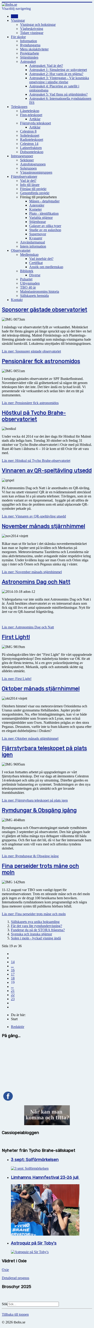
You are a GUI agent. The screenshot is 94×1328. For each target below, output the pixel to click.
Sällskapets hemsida (34, 296)
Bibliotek (26, 271)
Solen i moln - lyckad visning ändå (36, 938)
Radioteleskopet (31, 139)
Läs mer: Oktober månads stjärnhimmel (30, 738)
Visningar (18, 20)
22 (13, 995)
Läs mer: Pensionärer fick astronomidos (30, 403)
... (12, 966)
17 (13, 974)
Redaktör (17, 1027)
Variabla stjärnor (41, 218)
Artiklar (34, 119)
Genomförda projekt (34, 193)
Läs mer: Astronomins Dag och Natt (28, 627)
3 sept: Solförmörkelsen (35, 1159)
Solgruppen (28, 168)
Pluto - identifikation (44, 213)
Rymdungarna (30, 45)
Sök (5, 1304)
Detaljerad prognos (15, 1278)
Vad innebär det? (41, 259)
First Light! (16, 637)
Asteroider (36, 205)
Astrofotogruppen (33, 164)
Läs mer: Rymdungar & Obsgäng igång (30, 856)
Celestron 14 (29, 144)
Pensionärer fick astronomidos (41, 361)
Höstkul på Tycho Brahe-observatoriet (34, 416)
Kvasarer (35, 238)
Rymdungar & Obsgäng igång (39, 810)
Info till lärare (29, 185)
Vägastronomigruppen (36, 172)
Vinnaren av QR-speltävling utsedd (47, 470)
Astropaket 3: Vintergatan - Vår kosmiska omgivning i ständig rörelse (59, 80)
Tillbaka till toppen (15, 1314)
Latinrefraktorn (31, 148)
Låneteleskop (29, 111)
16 (13, 970)
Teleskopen (19, 107)
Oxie (5, 1270)
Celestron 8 (28, 131)
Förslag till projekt (33, 189)
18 (13, 978)
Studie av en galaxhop (45, 230)
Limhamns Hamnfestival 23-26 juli (45, 1177)
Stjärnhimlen (29, 57)
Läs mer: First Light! (16, 679)
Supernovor (37, 234)
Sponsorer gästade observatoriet (44, 309)
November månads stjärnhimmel (43, 526)
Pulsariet (26, 279)
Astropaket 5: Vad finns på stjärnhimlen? (58, 94)
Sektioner (27, 160)
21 (13, 991)
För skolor (18, 37)
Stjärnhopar (37, 222)
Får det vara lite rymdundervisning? (36, 926)
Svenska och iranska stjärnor (31, 934)
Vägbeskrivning (31, 29)
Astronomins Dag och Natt (36, 582)
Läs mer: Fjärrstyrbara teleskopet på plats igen (35, 800)
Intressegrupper (22, 156)
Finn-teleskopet (31, 115)
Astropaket (28, 61)
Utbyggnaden (30, 283)
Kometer (35, 209)
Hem (14, 16)
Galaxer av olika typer (45, 226)
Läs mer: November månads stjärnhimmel (32, 572)
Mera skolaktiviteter (34, 49)
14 (13, 962)
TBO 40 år (28, 287)
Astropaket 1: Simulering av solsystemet (58, 70)
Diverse (34, 275)
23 (13, 999)
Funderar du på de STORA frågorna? (38, 930)
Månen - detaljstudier (44, 201)
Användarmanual (32, 242)
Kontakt (17, 300)
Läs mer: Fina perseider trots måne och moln (34, 914)
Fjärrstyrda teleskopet (35, 123)
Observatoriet (20, 250)
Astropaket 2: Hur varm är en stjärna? (56, 74)
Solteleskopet (29, 135)
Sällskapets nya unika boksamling (35, 922)
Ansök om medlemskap (46, 267)
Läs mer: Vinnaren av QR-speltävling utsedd (34, 516)
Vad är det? (28, 181)
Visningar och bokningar (38, 24)
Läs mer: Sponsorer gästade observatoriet (31, 351)
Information (28, 41)
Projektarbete (29, 53)
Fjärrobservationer (24, 176)
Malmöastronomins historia (39, 291)
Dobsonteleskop (31, 152)
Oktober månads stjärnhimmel (41, 688)
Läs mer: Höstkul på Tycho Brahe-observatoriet (36, 461)
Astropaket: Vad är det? (46, 66)
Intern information (33, 246)
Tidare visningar (31, 33)
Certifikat (36, 263)
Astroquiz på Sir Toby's (34, 1243)
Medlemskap (29, 254)
